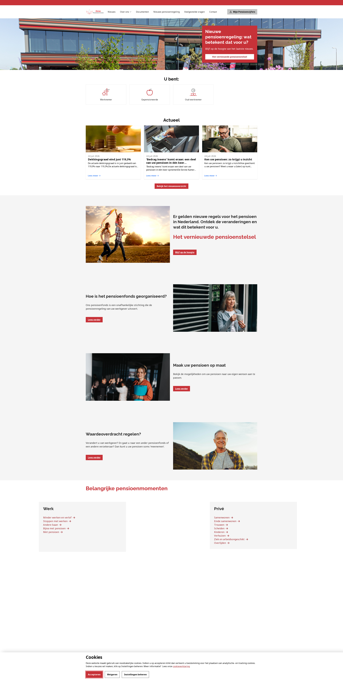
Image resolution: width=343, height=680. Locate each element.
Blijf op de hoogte (184, 252)
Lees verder (94, 319)
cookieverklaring (181, 666)
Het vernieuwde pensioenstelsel (229, 56)
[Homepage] (95, 11)
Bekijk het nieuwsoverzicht (171, 186)
